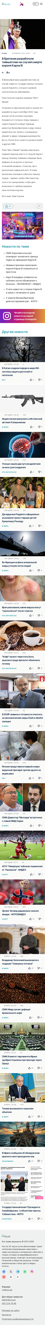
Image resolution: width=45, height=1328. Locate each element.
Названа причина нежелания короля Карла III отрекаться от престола (22, 268)
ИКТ (4, 380)
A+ (8, 72)
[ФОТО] (22, 1183)
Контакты (6, 1314)
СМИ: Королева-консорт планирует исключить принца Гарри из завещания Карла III (22, 256)
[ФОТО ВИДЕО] (22, 892)
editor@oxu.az (9, 1300)
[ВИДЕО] (22, 845)
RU (35, 4)
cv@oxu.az (7, 1289)
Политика (7, 1219)
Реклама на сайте (10, 1310)
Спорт (5, 875)
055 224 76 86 (9, 1303)
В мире (5, 427)
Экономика (7, 1161)
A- (3, 72)
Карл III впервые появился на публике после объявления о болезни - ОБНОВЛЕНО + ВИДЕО (23, 280)
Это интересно (9, 472)
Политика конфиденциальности (18, 1319)
